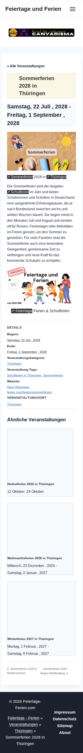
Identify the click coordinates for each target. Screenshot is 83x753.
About (65, 732)
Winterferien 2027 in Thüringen (30, 639)
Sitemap (65, 726)
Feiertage (23, 311)
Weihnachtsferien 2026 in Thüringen (34, 558)
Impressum (64, 712)
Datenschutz (65, 719)
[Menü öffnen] (72, 8)
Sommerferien (22, 177)
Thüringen (58, 177)
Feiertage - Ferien (23, 718)
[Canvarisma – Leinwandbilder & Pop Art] (41, 33)
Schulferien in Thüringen (24, 375)
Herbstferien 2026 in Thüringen (30, 484)
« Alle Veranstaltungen (26, 66)
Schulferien (20, 192)
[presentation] (40, 453)
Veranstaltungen (23, 724)
